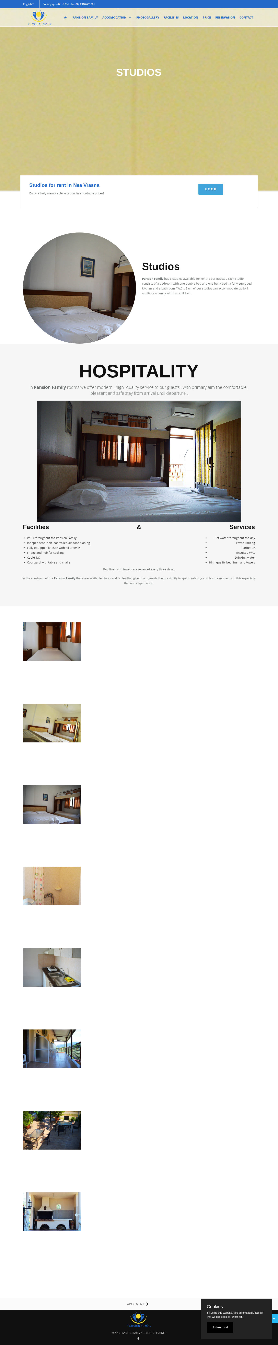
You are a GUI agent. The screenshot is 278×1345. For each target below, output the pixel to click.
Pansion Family (85, 17)
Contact (246, 17)
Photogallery (147, 17)
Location (190, 17)
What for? (237, 1316)
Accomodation (114, 17)
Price (207, 17)
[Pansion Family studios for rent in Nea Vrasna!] (52, 642)
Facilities (171, 17)
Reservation (225, 17)
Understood (220, 1327)
